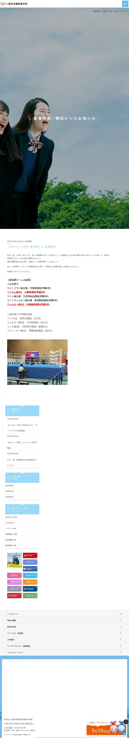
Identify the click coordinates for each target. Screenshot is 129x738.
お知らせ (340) (11, 517)
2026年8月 (9, 486)
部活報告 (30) (10, 545)
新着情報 (96, 11)
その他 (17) (9, 523)
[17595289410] (37, 362)
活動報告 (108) (11, 534)
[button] (125, 4)
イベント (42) (10, 528)
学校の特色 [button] (11, 627)
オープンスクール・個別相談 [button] (18, 646)
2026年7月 (9, 491)
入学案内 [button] (10, 640)
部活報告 (28, 241)
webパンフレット (121, 11)
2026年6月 (9, 497)
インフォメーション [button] (15, 652)
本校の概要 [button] (11, 620)
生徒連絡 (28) (10, 540)
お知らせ (20, 241)
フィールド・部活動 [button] (15, 633)
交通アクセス (107, 11)
